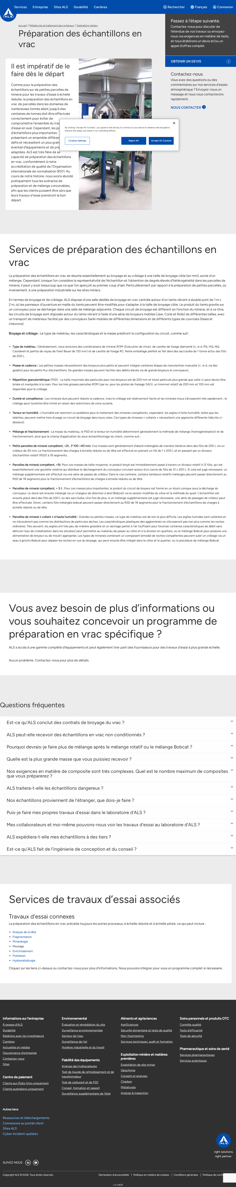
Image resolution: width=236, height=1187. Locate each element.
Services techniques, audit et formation (147, 1041)
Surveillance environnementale (82, 1030)
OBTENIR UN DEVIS (186, 61)
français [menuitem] (201, 7)
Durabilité (9, 1030)
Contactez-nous (13, 1058)
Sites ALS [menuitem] (61, 7)
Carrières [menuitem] (100, 7)
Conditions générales (186, 1174)
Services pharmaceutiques (197, 1055)
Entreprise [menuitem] (40, 7)
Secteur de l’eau (72, 1036)
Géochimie (128, 1070)
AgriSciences (129, 1024)
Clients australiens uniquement (23, 1089)
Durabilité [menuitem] (81, 7)
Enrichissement (23, 951)
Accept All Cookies (161, 140)
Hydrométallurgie (24, 960)
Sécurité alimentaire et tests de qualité (146, 1030)
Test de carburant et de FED (80, 1082)
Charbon (126, 1081)
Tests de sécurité (191, 1036)
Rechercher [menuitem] (176, 7)
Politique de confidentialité (218, 1174)
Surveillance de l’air (74, 1041)
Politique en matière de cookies (151, 1174)
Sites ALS (10, 1128)
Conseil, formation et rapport (81, 1088)
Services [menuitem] (20, 7)
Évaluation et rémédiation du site (83, 1024)
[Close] (174, 123)
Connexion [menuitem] (225, 7)
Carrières (9, 1041)
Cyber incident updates (20, 1134)
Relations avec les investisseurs (23, 1036)
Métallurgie (128, 1087)
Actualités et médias (16, 1047)
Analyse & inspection (134, 1093)
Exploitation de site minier (138, 1065)
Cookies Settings (77, 140)
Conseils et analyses (134, 1076)
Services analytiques (193, 1060)
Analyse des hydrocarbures (79, 1066)
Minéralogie (20, 941)
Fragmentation (22, 937)
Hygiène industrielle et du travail (83, 1047)
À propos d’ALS (13, 1024)
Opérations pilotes (87, 25)
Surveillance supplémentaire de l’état (86, 1093)
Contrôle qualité (190, 1024)
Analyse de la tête (24, 932)
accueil (22, 25)
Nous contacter (186, 108)
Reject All (134, 140)
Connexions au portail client (23, 1123)
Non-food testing (132, 1036)
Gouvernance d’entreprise (20, 1053)
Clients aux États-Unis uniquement (26, 1083)
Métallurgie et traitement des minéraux (51, 25)
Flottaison (19, 955)
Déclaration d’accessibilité (114, 1174)
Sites (6, 1064)
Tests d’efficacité (191, 1030)
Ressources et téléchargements (26, 1118)
